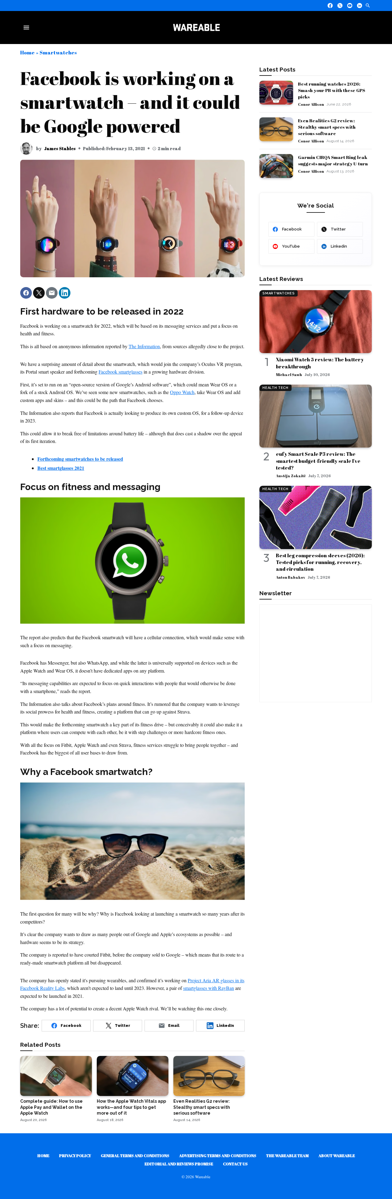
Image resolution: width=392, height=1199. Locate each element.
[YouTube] (349, 5)
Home (27, 52)
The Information (144, 346)
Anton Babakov (290, 577)
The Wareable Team (287, 1155)
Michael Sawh (289, 374)
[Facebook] (330, 5)
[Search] (368, 5)
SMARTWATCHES (278, 293)
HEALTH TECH (275, 388)
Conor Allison (311, 104)
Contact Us (235, 1164)
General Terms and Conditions (135, 1155)
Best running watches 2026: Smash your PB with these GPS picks (331, 90)
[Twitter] (340, 5)
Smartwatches (58, 52)
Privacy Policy (75, 1155)
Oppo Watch (182, 392)
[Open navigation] (27, 27)
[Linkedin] (359, 5)
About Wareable (336, 1155)
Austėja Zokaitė (291, 475)
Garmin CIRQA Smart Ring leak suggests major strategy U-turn (333, 160)
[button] (26, 293)
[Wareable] (196, 27)
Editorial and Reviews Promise (179, 1164)
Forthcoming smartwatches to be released (80, 458)
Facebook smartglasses (120, 371)
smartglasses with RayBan (208, 988)
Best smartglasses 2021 (60, 467)
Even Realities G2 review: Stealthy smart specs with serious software (327, 126)
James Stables (60, 148)
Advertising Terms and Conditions (217, 1155)
